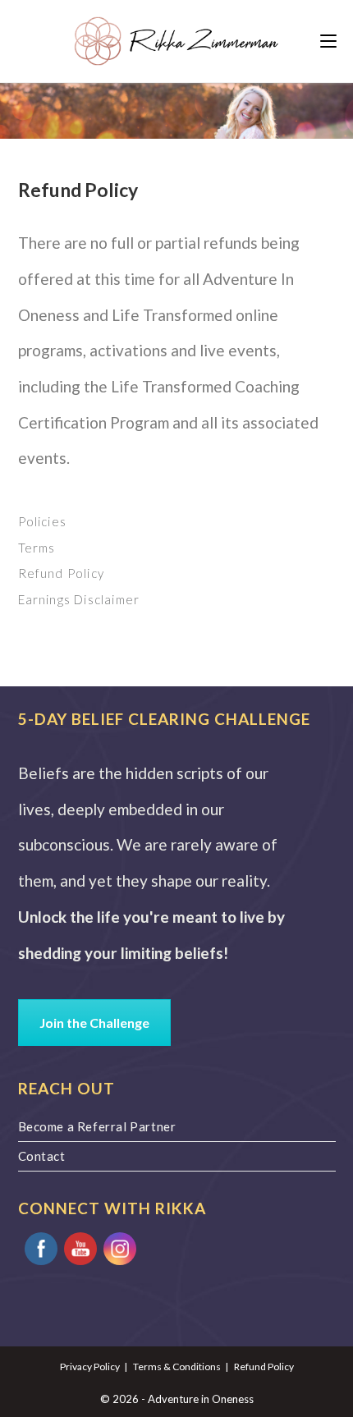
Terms (37, 547)
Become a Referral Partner (97, 1126)
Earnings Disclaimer (79, 599)
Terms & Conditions (177, 1366)
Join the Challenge (94, 1022)
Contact (42, 1156)
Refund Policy (61, 573)
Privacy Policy (90, 1366)
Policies (42, 521)
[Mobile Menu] (328, 41)
